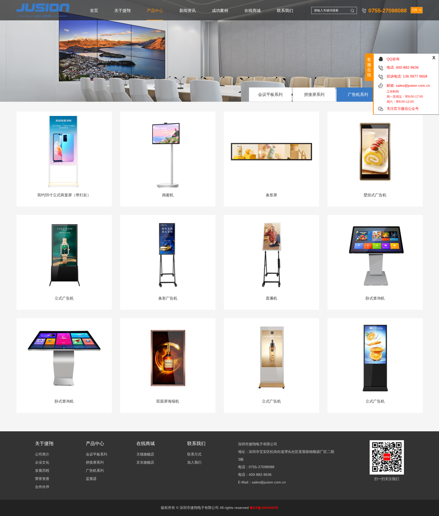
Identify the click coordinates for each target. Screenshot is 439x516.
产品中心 (155, 10)
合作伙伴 (42, 487)
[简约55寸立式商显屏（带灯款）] (64, 151)
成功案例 (220, 10)
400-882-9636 (407, 67)
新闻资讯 (187, 10)
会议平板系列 (270, 94)
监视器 (91, 479)
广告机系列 (358, 94)
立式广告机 (64, 298)
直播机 (271, 298)
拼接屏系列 (314, 94)
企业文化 (42, 462)
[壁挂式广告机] (375, 151)
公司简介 (42, 454)
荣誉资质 (42, 479)
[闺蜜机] (167, 151)
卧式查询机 (375, 298)
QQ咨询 (393, 59)
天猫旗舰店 (145, 454)
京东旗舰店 (145, 462)
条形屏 (271, 195)
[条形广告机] (167, 254)
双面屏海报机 (167, 401)
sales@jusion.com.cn (413, 85)
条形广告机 (167, 298)
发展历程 (42, 470)
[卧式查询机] (375, 254)
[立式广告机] (64, 254)
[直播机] (271, 254)
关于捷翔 (122, 10)
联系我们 (285, 10)
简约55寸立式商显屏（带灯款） (64, 195)
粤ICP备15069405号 (264, 508)
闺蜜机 (168, 195)
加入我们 (194, 462)
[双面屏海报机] (167, 358)
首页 (94, 10)
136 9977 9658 (415, 76)
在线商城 (252, 10)
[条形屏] (271, 151)
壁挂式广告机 (375, 195)
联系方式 (194, 454)
